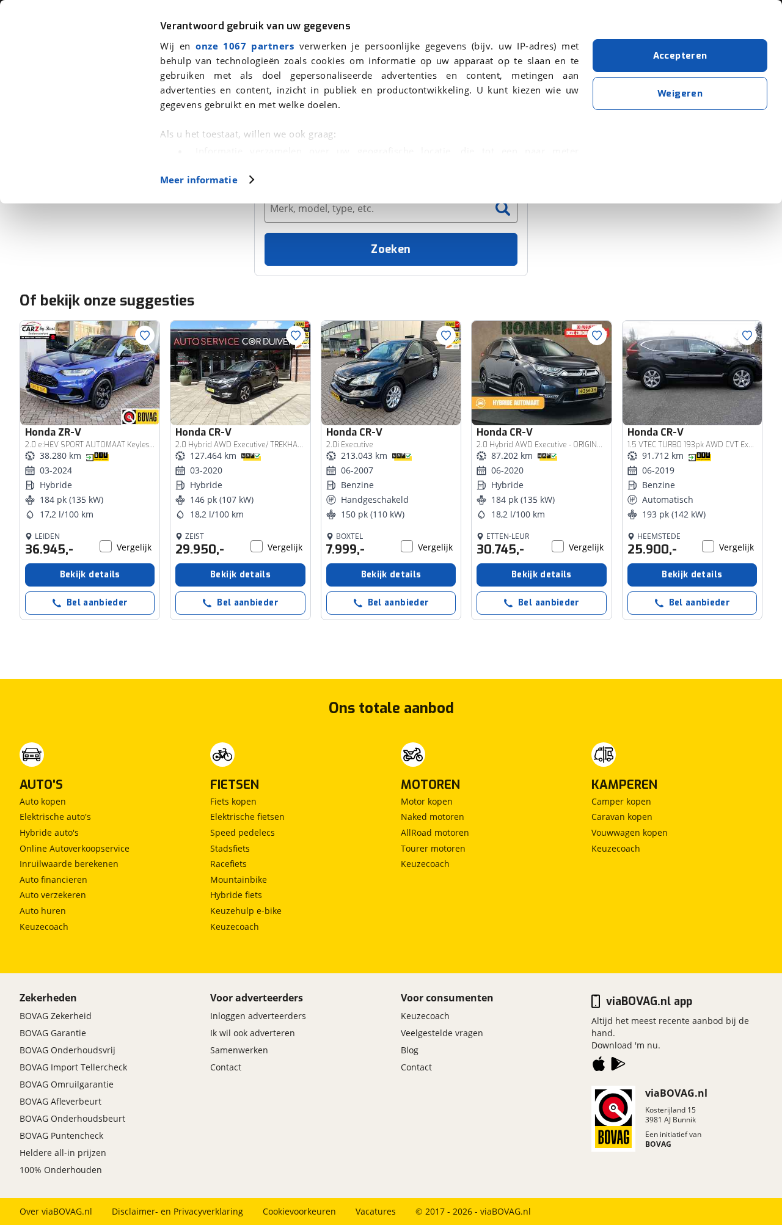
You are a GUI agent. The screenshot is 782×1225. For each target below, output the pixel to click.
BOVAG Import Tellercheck (73, 1067)
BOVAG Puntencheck (61, 1135)
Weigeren (680, 93)
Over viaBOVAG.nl (56, 1211)
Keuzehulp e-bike (246, 910)
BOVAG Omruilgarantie (67, 1084)
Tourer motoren (433, 848)
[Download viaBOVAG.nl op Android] (618, 1066)
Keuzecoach (44, 926)
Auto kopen (43, 801)
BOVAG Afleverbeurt (60, 1101)
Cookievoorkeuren (299, 1211)
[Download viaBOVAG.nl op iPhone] (598, 1066)
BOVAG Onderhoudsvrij (67, 1050)
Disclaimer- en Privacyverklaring (177, 1211)
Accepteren (680, 55)
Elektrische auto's (55, 816)
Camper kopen (621, 801)
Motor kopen (427, 801)
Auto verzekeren (53, 895)
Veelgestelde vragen (442, 1033)
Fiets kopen (233, 801)
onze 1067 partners (245, 46)
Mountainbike (238, 879)
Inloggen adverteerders (258, 1016)
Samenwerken (239, 1050)
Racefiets (228, 863)
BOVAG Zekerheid (56, 1016)
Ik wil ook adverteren (252, 1033)
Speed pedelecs (242, 832)
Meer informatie (199, 180)
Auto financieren (53, 879)
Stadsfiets (230, 848)
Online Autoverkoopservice (75, 848)
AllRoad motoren (435, 832)
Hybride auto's (49, 832)
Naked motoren (432, 816)
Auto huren (43, 910)
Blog (409, 1050)
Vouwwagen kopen (629, 832)
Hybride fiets (236, 895)
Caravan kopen (621, 816)
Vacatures (376, 1211)
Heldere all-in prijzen (63, 1152)
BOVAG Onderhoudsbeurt (72, 1118)
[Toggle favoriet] (144, 335)
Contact (225, 1067)
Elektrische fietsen (247, 816)
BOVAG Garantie (53, 1033)
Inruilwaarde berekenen (69, 863)
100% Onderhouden (61, 1170)
